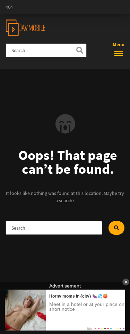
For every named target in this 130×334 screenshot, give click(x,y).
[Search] (80, 50)
